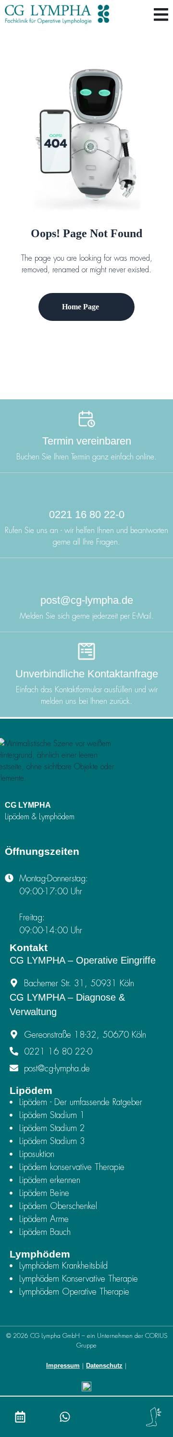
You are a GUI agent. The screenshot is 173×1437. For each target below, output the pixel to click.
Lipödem (31, 1090)
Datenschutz (104, 1365)
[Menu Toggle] (161, 14)
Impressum (63, 1365)
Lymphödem (40, 1253)
